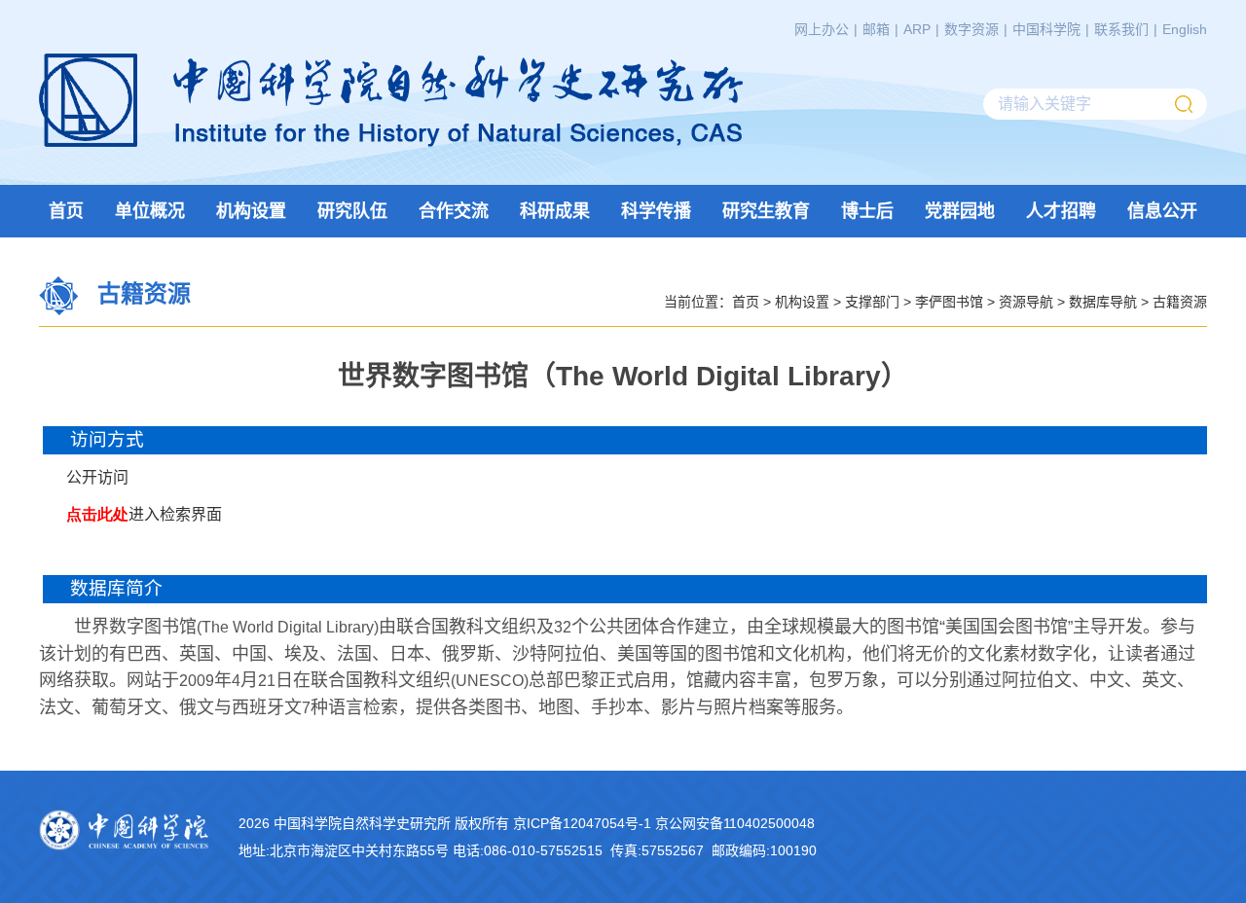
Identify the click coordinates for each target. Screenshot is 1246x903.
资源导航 (1026, 300)
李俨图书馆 (949, 300)
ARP (917, 29)
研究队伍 (352, 211)
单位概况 (150, 211)
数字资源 (971, 29)
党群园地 (960, 211)
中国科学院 (1046, 29)
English (1184, 29)
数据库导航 (1103, 300)
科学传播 (656, 211)
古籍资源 (1180, 300)
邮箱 (876, 29)
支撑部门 (872, 300)
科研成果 (555, 211)
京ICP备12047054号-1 (582, 823)
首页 (66, 211)
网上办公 (821, 29)
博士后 (867, 211)
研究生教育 (766, 211)
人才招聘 (1061, 211)
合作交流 (454, 211)
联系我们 (1121, 29)
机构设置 (251, 211)
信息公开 (1162, 211)
